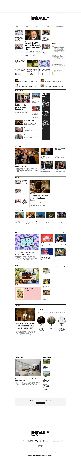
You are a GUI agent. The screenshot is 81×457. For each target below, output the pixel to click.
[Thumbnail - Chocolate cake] (28, 276)
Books (64, 305)
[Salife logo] (30, 441)
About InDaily (51, 455)
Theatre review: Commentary (44, 310)
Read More (64, 232)
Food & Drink (55, 178)
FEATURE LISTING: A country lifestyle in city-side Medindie (54, 357)
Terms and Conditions (45, 455)
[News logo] (20, 441)
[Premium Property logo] (59, 441)
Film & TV (61, 305)
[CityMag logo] (37, 441)
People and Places (58, 266)
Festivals (45, 305)
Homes (52, 266)
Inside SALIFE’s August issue (31, 298)
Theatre (52, 305)
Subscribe (62, 13)
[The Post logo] (40, 445)
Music (49, 305)
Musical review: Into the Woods (44, 313)
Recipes (64, 266)
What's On (64, 178)
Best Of (59, 178)
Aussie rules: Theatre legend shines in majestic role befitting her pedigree (52, 312)
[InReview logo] (46, 441)
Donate (57, 13)
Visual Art (56, 305)
